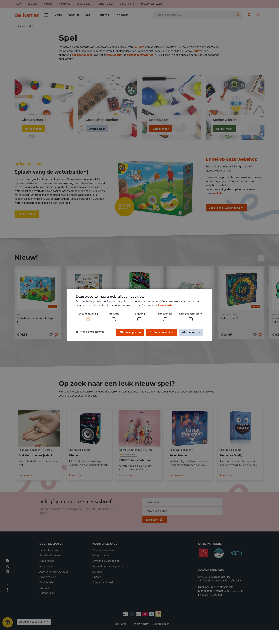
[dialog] (139, 315)
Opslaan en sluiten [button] (162, 332)
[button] (90, 332)
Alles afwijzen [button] (191, 332)
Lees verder (166, 305)
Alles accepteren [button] (130, 332)
